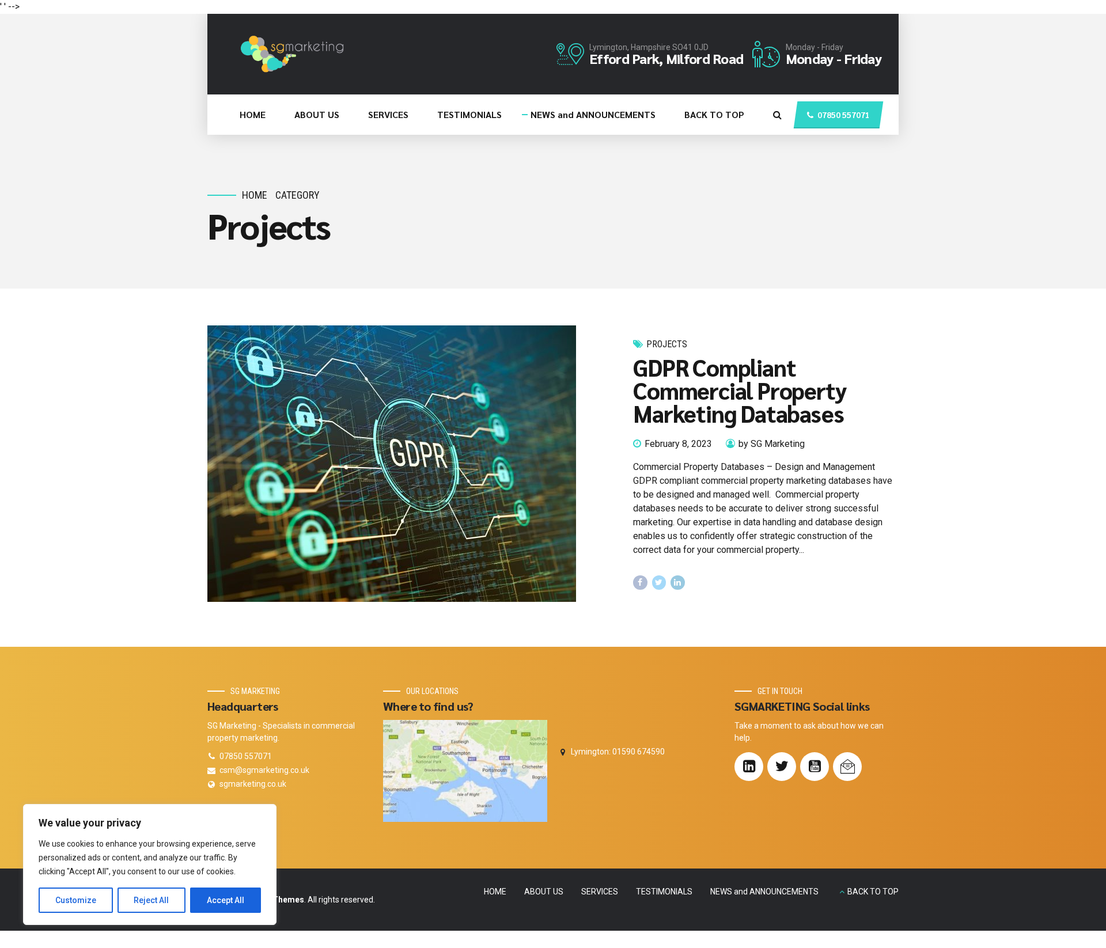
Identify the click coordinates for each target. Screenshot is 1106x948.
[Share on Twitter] (659, 582)
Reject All (151, 900)
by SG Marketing (771, 443)
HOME (253, 114)
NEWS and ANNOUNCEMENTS (593, 114)
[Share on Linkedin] (678, 582)
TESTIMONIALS (469, 114)
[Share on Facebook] (640, 582)
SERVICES (388, 114)
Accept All (225, 900)
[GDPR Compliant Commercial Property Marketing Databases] (411, 463)
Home (254, 195)
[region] (149, 864)
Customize (75, 900)
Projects (666, 344)
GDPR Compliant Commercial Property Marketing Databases (739, 390)
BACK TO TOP (714, 114)
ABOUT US (316, 114)
